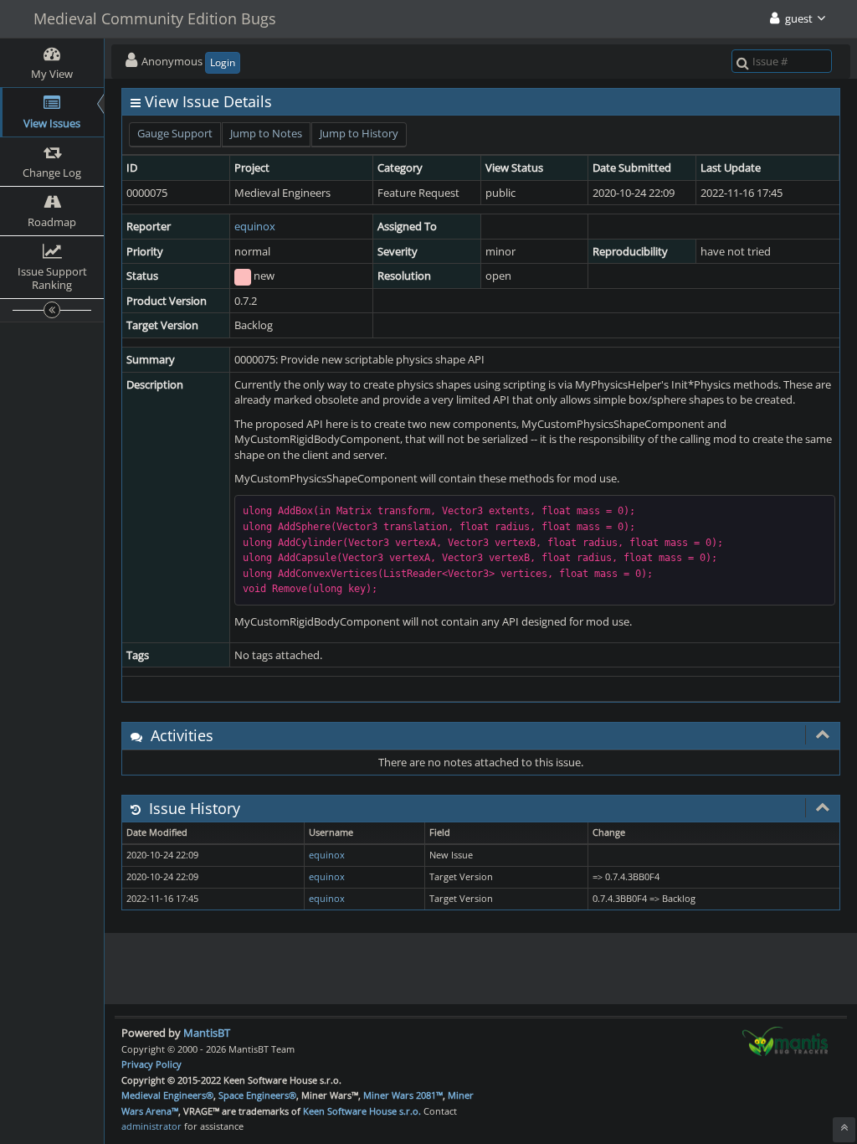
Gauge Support (175, 133)
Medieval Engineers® (167, 1095)
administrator (151, 1126)
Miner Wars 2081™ (403, 1095)
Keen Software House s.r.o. (362, 1111)
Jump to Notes (266, 133)
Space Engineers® (257, 1095)
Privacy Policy (151, 1064)
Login (222, 62)
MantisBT (206, 1032)
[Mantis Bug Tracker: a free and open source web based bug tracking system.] (785, 1040)
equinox (254, 226)
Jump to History (359, 133)
